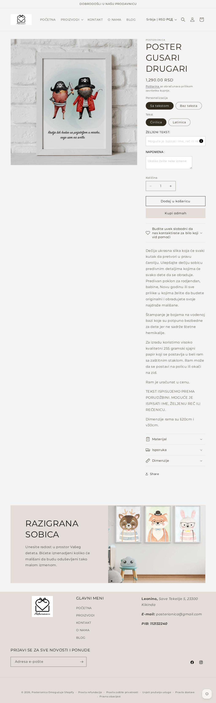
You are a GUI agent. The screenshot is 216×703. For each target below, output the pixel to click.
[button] (71, 19)
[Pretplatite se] (81, 662)
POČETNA (84, 608)
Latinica (179, 122)
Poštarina (153, 86)
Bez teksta (188, 106)
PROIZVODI (85, 615)
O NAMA (83, 630)
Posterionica (39, 692)
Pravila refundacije (90, 692)
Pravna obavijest (110, 696)
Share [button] (154, 474)
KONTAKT (83, 623)
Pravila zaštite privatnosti (122, 692)
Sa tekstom (159, 106)
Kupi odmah (175, 213)
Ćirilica (156, 122)
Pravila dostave (185, 692)
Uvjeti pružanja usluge (156, 692)
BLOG (80, 638)
